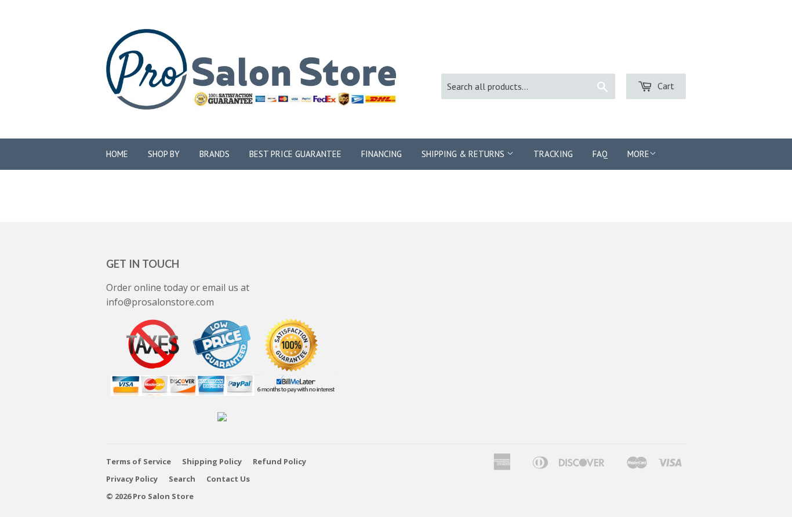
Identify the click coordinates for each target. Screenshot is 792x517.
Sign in (577, 58)
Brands (214, 153)
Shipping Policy (212, 461)
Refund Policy (279, 461)
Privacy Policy (132, 479)
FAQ (600, 153)
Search (182, 479)
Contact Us (228, 479)
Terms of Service (138, 461)
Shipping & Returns (464, 153)
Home (117, 153)
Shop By (164, 153)
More (638, 153)
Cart (664, 86)
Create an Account (647, 58)
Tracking (553, 153)
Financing (381, 153)
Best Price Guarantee (295, 153)
